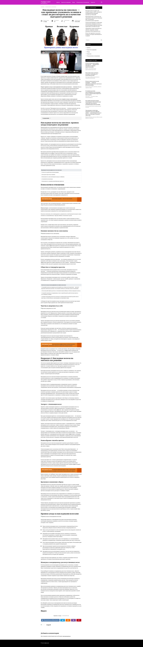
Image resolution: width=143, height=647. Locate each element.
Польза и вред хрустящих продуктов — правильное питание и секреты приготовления (92, 65)
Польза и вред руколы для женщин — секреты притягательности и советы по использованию (93, 83)
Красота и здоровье (66, 2)
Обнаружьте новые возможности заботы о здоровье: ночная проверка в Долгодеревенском (93, 30)
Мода (73, 2)
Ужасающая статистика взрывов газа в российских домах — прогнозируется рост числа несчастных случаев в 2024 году (93, 113)
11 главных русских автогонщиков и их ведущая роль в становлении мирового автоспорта (93, 92)
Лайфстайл (45, 2)
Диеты (58, 2)
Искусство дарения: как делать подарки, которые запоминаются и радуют (93, 34)
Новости (93, 2)
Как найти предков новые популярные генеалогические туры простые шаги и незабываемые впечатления (93, 102)
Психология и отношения (83, 2)
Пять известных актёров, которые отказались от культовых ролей (91, 74)
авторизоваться (66, 636)
